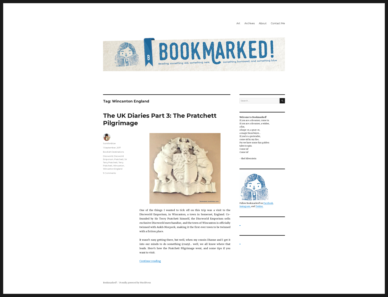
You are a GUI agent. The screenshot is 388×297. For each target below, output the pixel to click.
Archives (249, 23)
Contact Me (278, 23)
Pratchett (119, 159)
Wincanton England (112, 169)
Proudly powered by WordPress (135, 282)
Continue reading (150, 260)
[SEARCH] (282, 100)
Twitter (259, 206)
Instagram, (245, 206)
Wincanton (118, 165)
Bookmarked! (110, 282)
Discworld (108, 156)
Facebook (268, 203)
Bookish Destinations (113, 152)
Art (238, 23)
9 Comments (109, 173)
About (263, 23)
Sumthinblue (109, 143)
